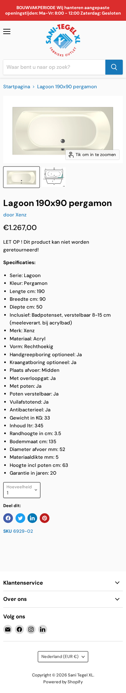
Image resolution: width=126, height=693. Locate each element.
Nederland (60, 656)
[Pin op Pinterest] (44, 518)
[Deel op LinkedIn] (32, 518)
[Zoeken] (114, 67)
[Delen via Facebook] (8, 518)
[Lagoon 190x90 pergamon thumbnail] (21, 177)
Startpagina (16, 87)
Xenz (21, 215)
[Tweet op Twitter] (20, 518)
